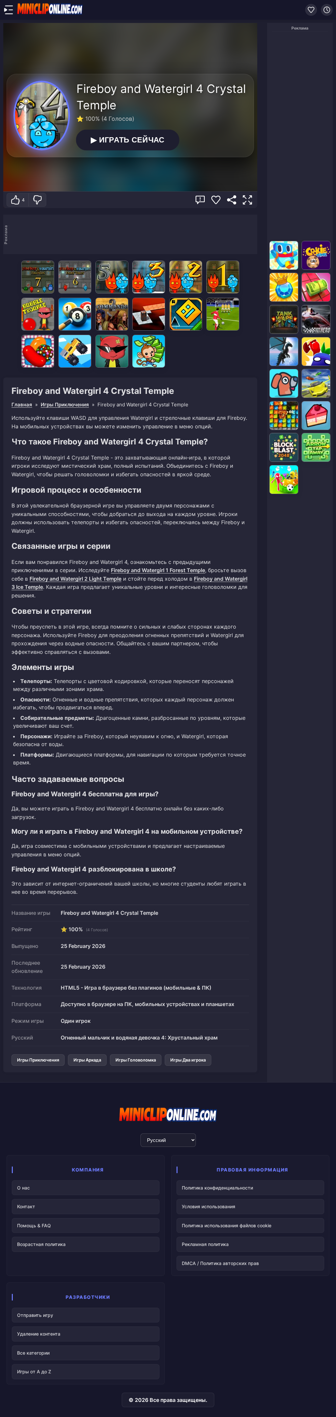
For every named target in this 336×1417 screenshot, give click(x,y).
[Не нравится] (37, 199)
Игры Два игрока (188, 1060)
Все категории (33, 1353)
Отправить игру (35, 1315)
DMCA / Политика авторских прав (220, 1263)
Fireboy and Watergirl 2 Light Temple (75, 578)
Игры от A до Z (34, 1371)
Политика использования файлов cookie (226, 1225)
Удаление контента (38, 1334)
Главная (21, 404)
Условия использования (208, 1206)
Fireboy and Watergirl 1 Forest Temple (158, 570)
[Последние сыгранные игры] (327, 10)
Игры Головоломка (136, 1060)
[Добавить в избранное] (215, 199)
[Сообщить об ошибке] (200, 199)
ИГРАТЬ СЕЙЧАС (127, 140)
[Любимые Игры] (311, 10)
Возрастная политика (41, 1244)
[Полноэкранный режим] (247, 199)
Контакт (26, 1206)
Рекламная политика (205, 1244)
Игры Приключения (65, 404)
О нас (23, 1188)
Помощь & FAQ (34, 1225)
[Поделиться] (231, 199)
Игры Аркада (87, 1060)
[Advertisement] (133, 234)
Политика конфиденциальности (217, 1188)
